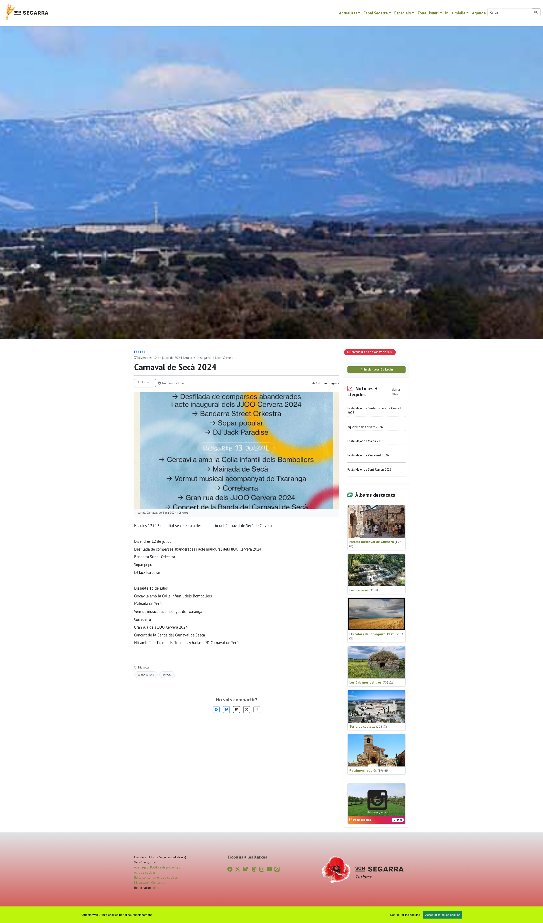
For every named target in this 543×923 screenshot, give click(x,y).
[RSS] (277, 869)
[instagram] (261, 869)
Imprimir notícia (173, 383)
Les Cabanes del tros (371, 682)
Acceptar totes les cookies (442, 914)
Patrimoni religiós (368, 770)
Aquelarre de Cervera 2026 (365, 427)
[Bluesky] (226, 709)
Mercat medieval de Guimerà (375, 544)
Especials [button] (402, 12)
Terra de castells (368, 726)
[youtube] (269, 869)
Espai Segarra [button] (376, 12)
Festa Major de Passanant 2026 (368, 455)
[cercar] (536, 12)
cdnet (155, 887)
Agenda (479, 12)
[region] (271, 914)
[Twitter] (246, 709)
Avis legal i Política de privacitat (157, 867)
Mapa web (141, 882)
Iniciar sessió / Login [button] (378, 369)
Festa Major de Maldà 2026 (365, 441)
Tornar (145, 382)
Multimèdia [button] (455, 12)
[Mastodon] (236, 709)
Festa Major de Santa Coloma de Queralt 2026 (374, 410)
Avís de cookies (145, 872)
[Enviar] (256, 709)
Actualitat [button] (348, 12)
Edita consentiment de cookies (156, 877)
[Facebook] (216, 709)
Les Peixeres (363, 590)
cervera (167, 674)
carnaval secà (146, 674)
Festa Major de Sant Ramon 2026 (369, 469)
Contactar (158, 882)
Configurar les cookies (405, 914)
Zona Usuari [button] (428, 12)
